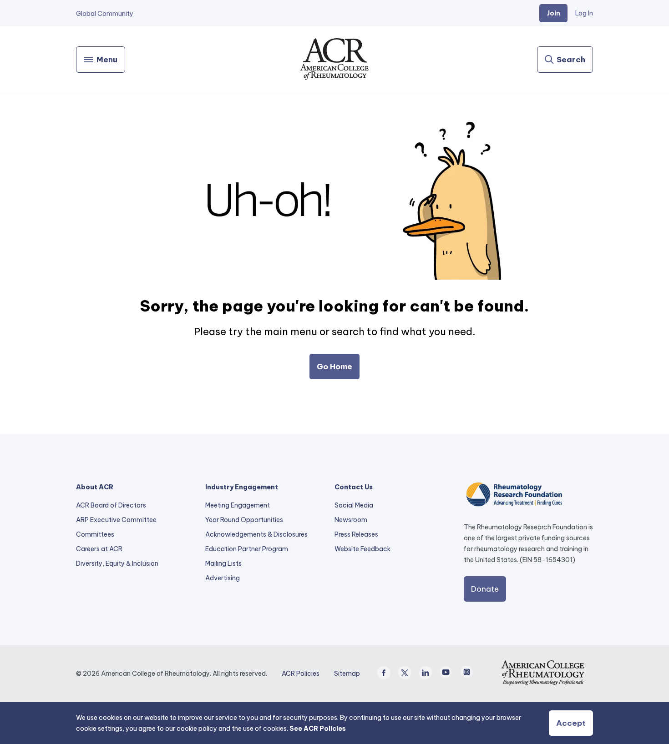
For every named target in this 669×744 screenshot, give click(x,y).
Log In (584, 13)
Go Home (334, 367)
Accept (571, 723)
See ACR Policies (317, 728)
